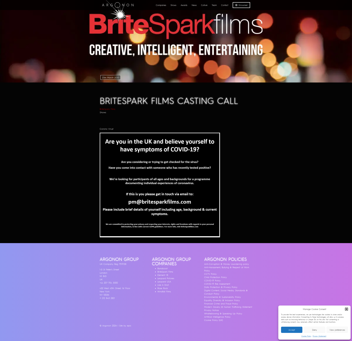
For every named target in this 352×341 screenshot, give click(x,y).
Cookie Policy (306, 336)
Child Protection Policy (215, 277)
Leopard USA (164, 281)
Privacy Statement (319, 336)
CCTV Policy (210, 274)
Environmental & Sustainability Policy (222, 297)
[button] (346, 309)
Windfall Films (164, 291)
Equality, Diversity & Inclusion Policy (222, 300)
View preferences (337, 330)
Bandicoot (162, 268)
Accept (291, 330)
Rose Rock (162, 288)
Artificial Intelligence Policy (217, 316)
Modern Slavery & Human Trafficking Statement (228, 307)
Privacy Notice (211, 310)
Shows (173, 5)
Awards (184, 5)
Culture (204, 5)
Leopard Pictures (165, 278)
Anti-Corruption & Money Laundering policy (226, 264)
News (194, 5)
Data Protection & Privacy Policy (220, 287)
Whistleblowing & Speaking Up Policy (223, 313)
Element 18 (162, 275)
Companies (161, 5)
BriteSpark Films (107, 109)
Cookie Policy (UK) (213, 320)
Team (214, 5)
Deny (314, 330)
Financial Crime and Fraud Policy (221, 303)
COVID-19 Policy (212, 280)
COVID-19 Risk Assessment (217, 283)
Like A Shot (163, 285)
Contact (224, 5)
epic (129, 325)
